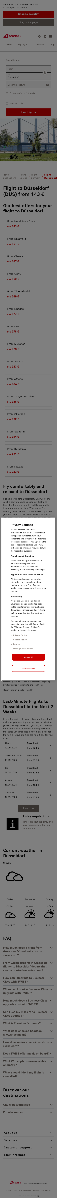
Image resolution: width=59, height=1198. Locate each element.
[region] (28, 599)
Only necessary (28, 668)
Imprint (16, 644)
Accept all (28, 657)
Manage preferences (23, 648)
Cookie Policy (20, 639)
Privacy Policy (20, 635)
